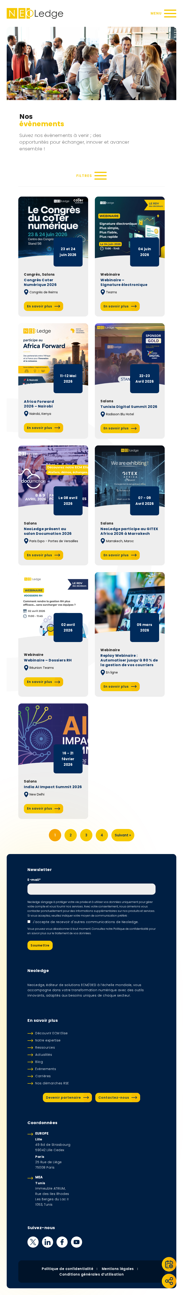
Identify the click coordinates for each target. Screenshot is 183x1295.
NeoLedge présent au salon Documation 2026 (48, 531)
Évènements (45, 1069)
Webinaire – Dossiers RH (48, 660)
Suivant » (123, 835)
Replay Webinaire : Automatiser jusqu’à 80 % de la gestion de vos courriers (129, 660)
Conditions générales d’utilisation (91, 1274)
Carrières (43, 1076)
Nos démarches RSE (52, 1083)
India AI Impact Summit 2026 (53, 787)
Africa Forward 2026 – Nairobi (39, 404)
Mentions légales (118, 1268)
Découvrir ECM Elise (51, 1033)
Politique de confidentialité (67, 1268)
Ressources (45, 1047)
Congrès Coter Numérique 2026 (40, 282)
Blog (39, 1062)
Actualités (43, 1054)
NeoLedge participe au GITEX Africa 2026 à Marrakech (129, 531)
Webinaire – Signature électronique (123, 282)
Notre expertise (48, 1040)
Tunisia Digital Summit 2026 (129, 407)
